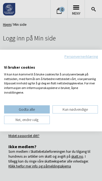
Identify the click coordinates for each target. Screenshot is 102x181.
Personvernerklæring (81, 56)
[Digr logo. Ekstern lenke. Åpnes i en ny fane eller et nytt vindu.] (7, 61)
